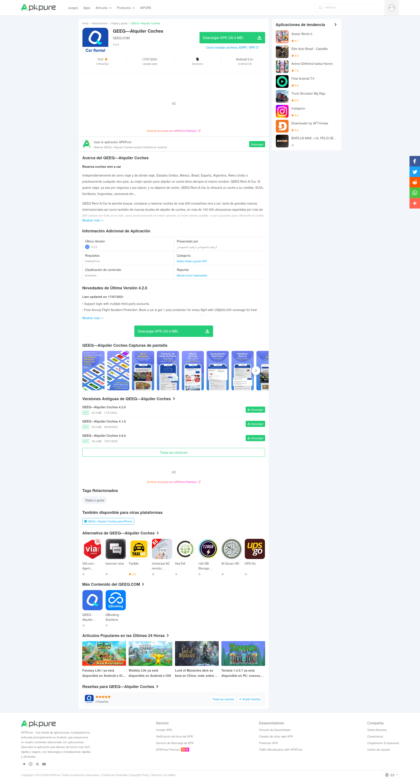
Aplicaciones (99, 23)
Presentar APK (268, 743)
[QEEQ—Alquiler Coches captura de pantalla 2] (143, 370)
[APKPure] (38, 7)
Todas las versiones (173, 452)
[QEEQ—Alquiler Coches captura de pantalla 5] (217, 370)
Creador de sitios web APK (276, 736)
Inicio (85, 23)
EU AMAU (170, 775)
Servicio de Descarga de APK (175, 743)
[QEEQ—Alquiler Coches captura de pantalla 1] (118, 370)
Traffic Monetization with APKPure (280, 749)
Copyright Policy (139, 775)
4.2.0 (94, 247)
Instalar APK (164, 730)
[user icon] (392, 8)
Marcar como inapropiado (192, 275)
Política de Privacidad (115, 775)
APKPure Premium (168, 749)
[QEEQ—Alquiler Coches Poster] (93, 370)
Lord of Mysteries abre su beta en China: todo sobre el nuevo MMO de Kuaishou (196, 673)
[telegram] (23, 764)
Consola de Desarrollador (275, 730)
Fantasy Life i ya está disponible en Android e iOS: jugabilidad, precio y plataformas (104, 673)
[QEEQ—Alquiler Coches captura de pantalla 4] (193, 370)
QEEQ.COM (121, 38)
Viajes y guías (119, 23)
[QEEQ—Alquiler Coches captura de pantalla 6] (242, 370)
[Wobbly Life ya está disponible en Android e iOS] (150, 653)
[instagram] (30, 764)
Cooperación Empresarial (383, 743)
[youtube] (44, 764)
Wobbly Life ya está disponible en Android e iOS (150, 673)
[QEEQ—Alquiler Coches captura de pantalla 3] (168, 370)
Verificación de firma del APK (174, 736)
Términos (156, 775)
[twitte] (37, 764)
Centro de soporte (378, 749)
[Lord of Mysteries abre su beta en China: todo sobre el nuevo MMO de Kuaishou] (197, 653)
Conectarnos (375, 736)
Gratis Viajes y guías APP (192, 261)
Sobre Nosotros (377, 730)
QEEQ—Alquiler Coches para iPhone (110, 521)
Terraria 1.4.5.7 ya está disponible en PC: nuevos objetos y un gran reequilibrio (240, 673)
